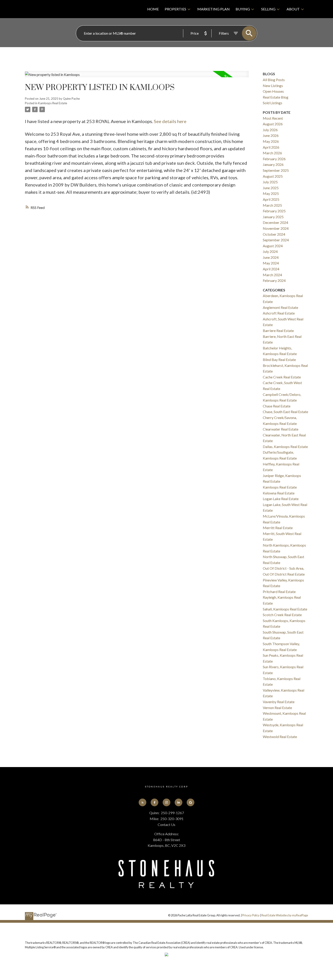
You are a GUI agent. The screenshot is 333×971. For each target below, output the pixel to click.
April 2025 (271, 199)
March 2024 (272, 275)
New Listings (273, 85)
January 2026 (273, 164)
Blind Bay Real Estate (279, 359)
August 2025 (273, 176)
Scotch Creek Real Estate (282, 615)
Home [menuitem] (153, 9)
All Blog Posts (274, 79)
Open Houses (273, 91)
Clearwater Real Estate (280, 429)
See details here (170, 121)
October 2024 (274, 234)
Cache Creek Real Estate (282, 377)
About (293, 9)
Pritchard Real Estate (279, 591)
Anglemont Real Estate (280, 307)
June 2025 (271, 188)
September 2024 (276, 240)
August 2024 (273, 246)
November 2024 (276, 228)
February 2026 (274, 159)
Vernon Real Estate (277, 707)
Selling (268, 9)
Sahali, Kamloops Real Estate (285, 609)
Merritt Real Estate (278, 527)
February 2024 (274, 280)
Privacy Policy (251, 915)
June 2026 (271, 135)
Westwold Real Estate (280, 736)
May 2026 (271, 141)
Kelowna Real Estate (278, 493)
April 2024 (271, 269)
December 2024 (275, 222)
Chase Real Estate (276, 406)
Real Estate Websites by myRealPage (284, 915)
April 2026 (271, 147)
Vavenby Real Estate (278, 702)
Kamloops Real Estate (52, 103)
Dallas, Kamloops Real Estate (285, 446)
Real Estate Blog (275, 97)
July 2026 (270, 130)
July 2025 (270, 182)
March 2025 (272, 205)
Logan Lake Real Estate (281, 498)
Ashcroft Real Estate (279, 313)
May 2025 (271, 193)
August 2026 (273, 124)
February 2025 (274, 211)
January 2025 (273, 217)
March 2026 (272, 153)
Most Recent (273, 118)
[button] (143, 802)
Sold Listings (272, 103)
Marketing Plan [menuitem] (213, 9)
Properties (175, 9)
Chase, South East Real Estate (285, 411)
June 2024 (271, 257)
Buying (243, 9)
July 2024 (270, 251)
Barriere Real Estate (278, 330)
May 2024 (271, 263)
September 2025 (276, 170)
